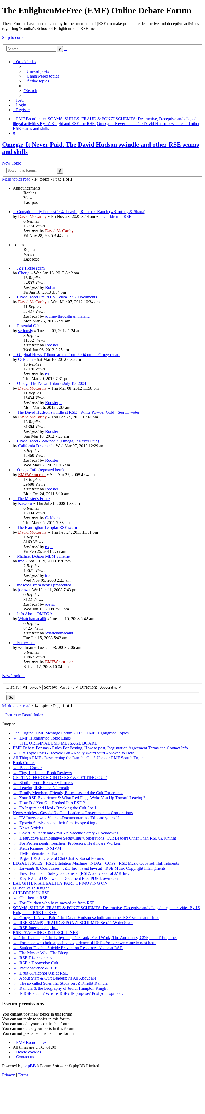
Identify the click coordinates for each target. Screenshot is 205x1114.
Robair (51, 287)
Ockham (25, 359)
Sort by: (51, 687)
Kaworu (25, 503)
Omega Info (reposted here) (40, 470)
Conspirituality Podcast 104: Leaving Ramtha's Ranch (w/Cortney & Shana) (81, 211)
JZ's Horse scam (31, 268)
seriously (25, 330)
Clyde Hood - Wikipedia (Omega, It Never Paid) (58, 441)
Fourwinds (26, 642)
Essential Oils (28, 326)
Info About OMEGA (35, 614)
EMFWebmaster (32, 474)
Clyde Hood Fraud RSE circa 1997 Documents (57, 297)
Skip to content (14, 37)
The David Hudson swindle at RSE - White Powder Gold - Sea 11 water (78, 412)
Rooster (51, 345)
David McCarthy (32, 216)
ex (47, 374)
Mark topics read (16, 179)
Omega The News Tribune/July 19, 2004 (51, 383)
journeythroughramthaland (67, 316)
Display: (14, 687)
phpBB (29, 1066)
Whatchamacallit (32, 618)
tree (21, 561)
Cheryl (24, 273)
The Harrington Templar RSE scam (47, 527)
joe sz (23, 590)
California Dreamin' (35, 446)
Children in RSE (118, 216)
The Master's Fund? (33, 498)
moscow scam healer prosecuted (44, 585)
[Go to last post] (76, 231)
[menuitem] (36, 71)
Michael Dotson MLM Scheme (43, 556)
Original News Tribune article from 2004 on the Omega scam (68, 354)
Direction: (89, 687)
